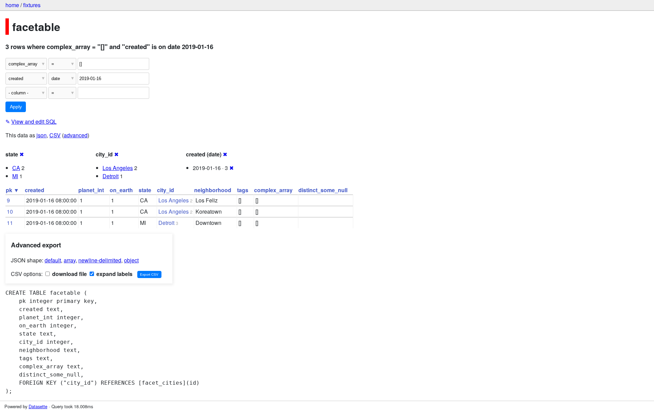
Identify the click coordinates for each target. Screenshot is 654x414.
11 (10, 223)
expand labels (114, 274)
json (41, 135)
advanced (76, 135)
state (145, 190)
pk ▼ (12, 190)
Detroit (111, 176)
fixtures (32, 5)
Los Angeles (118, 168)
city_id (165, 190)
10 (10, 211)
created (34, 190)
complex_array (273, 190)
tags (242, 190)
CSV (55, 135)
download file (69, 274)
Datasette (38, 406)
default (53, 260)
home (12, 5)
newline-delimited (99, 260)
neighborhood (212, 190)
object (131, 260)
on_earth (121, 190)
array (70, 260)
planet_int (91, 190)
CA (16, 168)
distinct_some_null (322, 190)
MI (15, 176)
